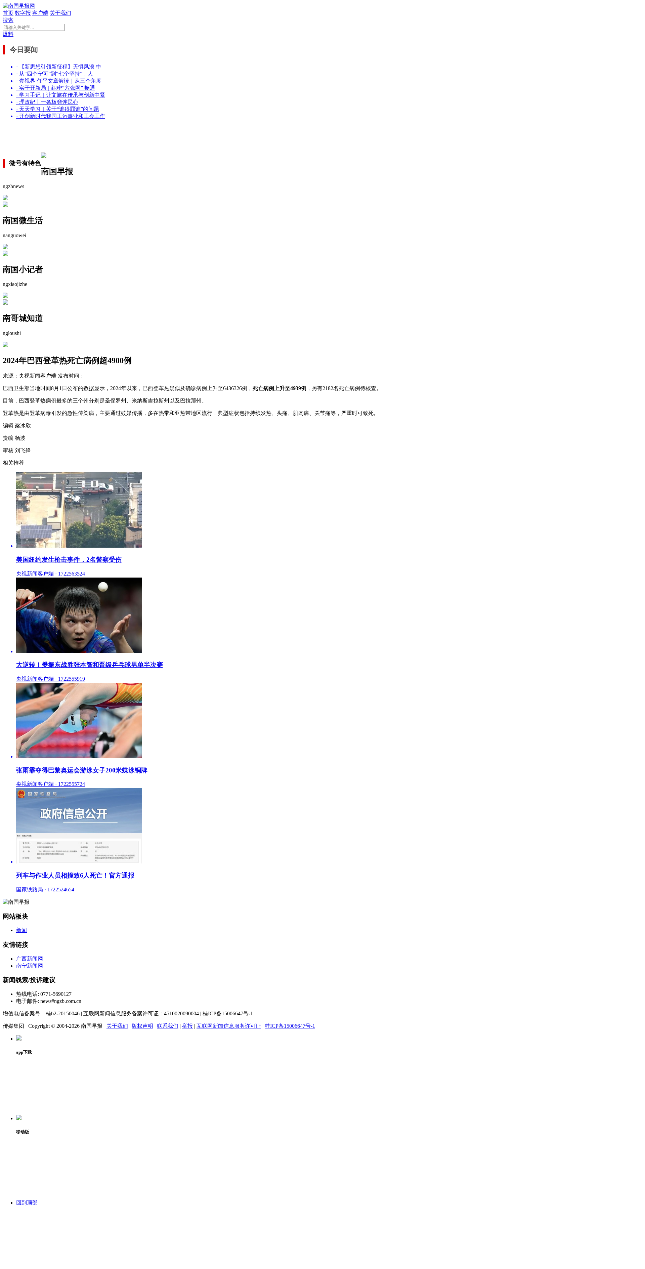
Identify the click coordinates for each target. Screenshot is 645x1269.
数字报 (23, 13)
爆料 (8, 34)
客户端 (40, 13)
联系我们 (167, 1026)
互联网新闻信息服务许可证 (229, 1026)
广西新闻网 (29, 959)
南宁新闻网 (29, 966)
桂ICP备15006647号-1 (290, 1026)
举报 (187, 1026)
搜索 (8, 20)
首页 (8, 13)
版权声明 (142, 1026)
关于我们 (60, 13)
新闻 (21, 930)
